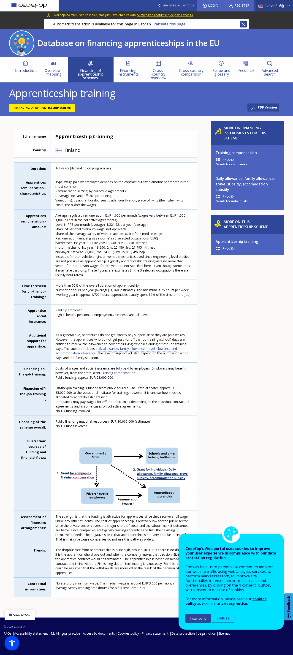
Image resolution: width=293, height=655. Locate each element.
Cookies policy (128, 633)
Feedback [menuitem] (246, 70)
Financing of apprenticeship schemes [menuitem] (90, 74)
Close (243, 24)
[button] (12, 643)
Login (213, 5)
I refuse (223, 618)
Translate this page (168, 24)
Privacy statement (155, 633)
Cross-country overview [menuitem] (158, 74)
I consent (198, 618)
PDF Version (267, 107)
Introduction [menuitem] (26, 70)
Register (241, 5)
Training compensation (118, 373)
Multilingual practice (65, 633)
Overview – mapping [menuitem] (54, 72)
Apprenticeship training (237, 241)
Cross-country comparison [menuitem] (191, 72)
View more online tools (178, 5)
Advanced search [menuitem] (270, 72)
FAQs (7, 633)
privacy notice (234, 603)
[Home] (29, 5)
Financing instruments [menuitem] (128, 72)
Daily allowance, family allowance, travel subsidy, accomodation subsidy (245, 184)
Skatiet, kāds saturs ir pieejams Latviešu (165, 15)
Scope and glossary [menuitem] (221, 72)
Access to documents (99, 633)
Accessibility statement (31, 633)
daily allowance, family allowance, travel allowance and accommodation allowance (116, 350)
